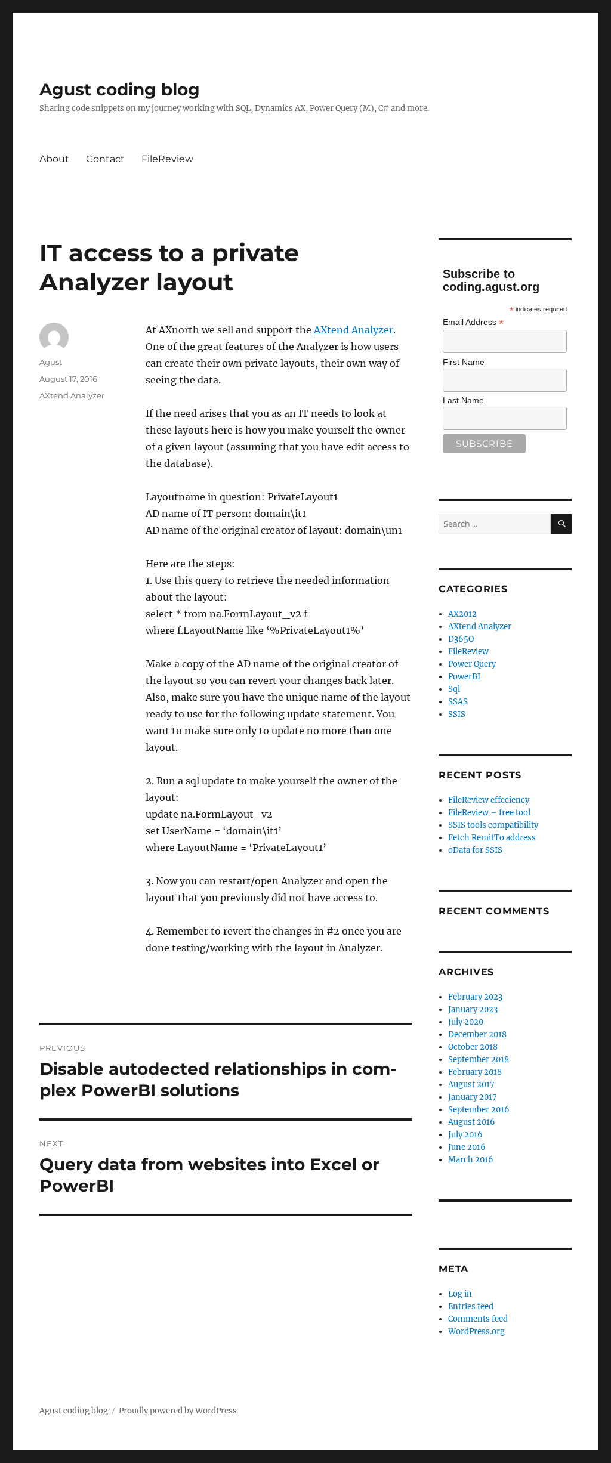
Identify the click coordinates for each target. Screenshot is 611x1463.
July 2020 (465, 1022)
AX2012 (462, 614)
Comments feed (478, 1319)
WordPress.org (476, 1331)
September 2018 (478, 1059)
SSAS (458, 702)
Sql (454, 689)
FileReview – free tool (489, 813)
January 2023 (473, 1009)
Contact (105, 159)
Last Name (463, 400)
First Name (464, 362)
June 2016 (467, 1147)
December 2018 (477, 1034)
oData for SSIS (475, 850)
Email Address (473, 322)
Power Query (472, 664)
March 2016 (470, 1160)
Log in (460, 1294)
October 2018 (473, 1047)
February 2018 (475, 1072)
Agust (50, 362)
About (54, 159)
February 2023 (475, 997)
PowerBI (464, 677)
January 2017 (472, 1097)
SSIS (456, 714)
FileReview (167, 159)
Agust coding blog (119, 89)
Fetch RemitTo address (492, 838)
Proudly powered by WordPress (178, 1411)
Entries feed (470, 1306)
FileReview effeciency (488, 800)
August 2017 (471, 1085)
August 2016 (471, 1122)
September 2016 (479, 1110)
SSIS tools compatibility (493, 825)
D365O (461, 639)
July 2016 (465, 1135)
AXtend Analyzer (353, 330)
